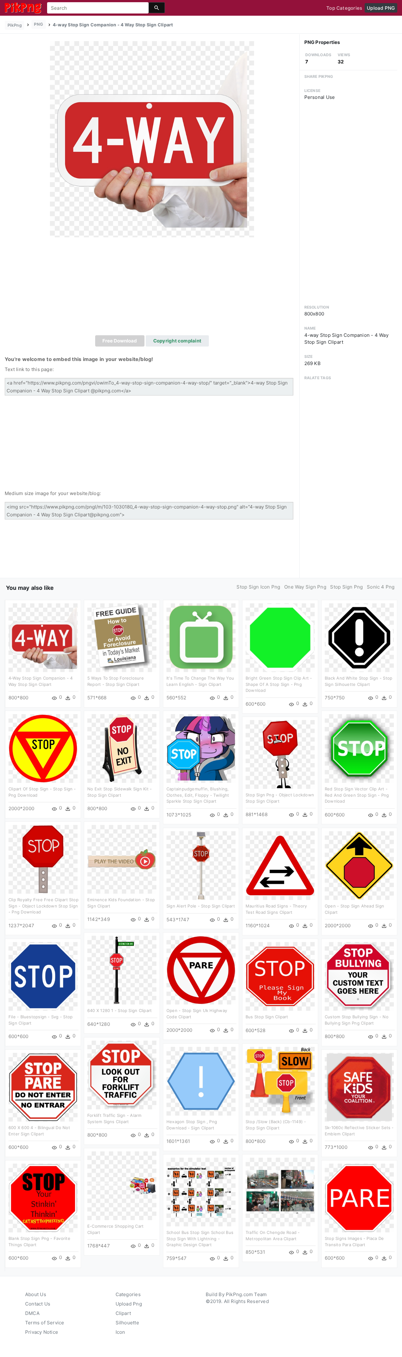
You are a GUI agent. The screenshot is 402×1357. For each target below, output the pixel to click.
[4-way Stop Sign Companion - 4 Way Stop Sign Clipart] (152, 139)
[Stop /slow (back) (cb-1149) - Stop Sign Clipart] (280, 1081)
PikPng (15, 25)
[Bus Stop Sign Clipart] (280, 976)
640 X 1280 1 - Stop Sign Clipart (119, 1010)
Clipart (123, 1313)
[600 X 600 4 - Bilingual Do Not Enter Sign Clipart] (43, 1087)
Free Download (119, 341)
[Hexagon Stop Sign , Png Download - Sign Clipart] (201, 1081)
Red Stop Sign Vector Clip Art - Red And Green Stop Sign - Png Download (357, 795)
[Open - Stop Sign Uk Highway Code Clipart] (201, 970)
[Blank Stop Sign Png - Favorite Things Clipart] (43, 1198)
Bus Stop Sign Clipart (267, 1016)
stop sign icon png (258, 587)
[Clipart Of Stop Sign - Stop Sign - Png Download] (43, 748)
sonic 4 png (380, 587)
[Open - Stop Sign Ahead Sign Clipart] (359, 865)
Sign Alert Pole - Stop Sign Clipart (200, 905)
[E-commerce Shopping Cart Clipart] (121, 1185)
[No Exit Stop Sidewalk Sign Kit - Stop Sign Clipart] (121, 748)
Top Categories (344, 8)
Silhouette (127, 1323)
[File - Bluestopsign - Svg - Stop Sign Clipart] (43, 976)
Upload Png (129, 1304)
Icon (120, 1332)
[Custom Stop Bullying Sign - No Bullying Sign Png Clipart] (359, 976)
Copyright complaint (177, 341)
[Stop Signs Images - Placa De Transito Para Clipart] (359, 1198)
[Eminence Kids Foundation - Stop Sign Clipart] (121, 859)
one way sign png (305, 587)
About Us (35, 1294)
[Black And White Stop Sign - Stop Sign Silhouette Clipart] (359, 637)
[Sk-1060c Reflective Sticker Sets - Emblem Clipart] (359, 1087)
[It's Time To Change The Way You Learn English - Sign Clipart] (201, 637)
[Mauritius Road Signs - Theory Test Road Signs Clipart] (280, 865)
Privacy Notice (41, 1332)
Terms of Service (44, 1323)
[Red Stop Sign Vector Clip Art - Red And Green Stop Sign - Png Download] (359, 748)
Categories (128, 1294)
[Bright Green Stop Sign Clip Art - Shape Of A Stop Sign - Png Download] (280, 637)
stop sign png (346, 587)
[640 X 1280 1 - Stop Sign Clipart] (121, 970)
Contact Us (37, 1304)
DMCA (32, 1313)
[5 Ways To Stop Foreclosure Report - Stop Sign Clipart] (121, 637)
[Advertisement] (152, 288)
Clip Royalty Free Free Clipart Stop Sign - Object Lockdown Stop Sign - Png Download (43, 905)
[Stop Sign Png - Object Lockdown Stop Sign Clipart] (280, 754)
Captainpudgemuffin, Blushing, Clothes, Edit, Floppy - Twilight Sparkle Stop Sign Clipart (197, 795)
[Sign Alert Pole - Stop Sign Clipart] (201, 865)
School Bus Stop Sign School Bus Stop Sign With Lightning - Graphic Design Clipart (199, 1238)
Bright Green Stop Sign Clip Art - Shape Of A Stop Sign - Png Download (279, 684)
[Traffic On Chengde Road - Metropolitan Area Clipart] (280, 1192)
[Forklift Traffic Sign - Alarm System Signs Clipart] (121, 1075)
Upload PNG (381, 8)
